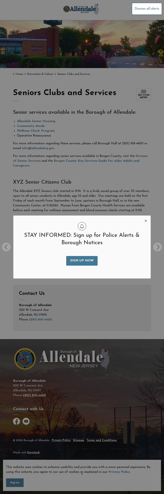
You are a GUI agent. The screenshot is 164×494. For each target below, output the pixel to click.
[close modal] (146, 220)
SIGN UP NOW (82, 260)
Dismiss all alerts (147, 8)
